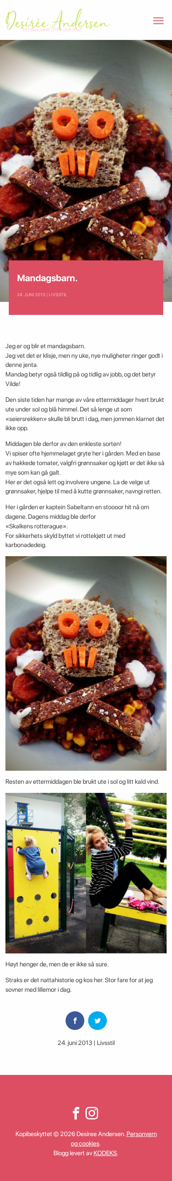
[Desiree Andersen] (57, 20)
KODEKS (105, 1153)
